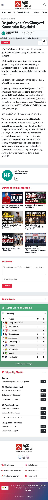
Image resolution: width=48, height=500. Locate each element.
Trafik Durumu (33, 465)
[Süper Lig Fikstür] (45, 372)
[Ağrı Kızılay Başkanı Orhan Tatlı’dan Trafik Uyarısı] (12, 197)
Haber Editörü (21, 174)
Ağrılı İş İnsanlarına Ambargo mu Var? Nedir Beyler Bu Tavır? (34, 227)
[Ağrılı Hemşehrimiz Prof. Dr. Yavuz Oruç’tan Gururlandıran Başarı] (12, 217)
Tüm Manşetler (33, 470)
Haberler (4, 19)
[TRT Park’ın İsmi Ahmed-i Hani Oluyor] (35, 197)
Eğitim (44, 12)
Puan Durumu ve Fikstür (12, 470)
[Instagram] (28, 457)
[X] (24, 457)
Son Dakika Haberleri (11, 476)
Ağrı (4, 12)
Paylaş (6, 42)
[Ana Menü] (2, 5)
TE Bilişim (29, 497)
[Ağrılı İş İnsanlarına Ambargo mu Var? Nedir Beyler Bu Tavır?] (35, 217)
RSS (5, 488)
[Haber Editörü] (7, 175)
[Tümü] (45, 299)
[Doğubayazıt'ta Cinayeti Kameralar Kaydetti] (24, 38)
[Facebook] (20, 457)
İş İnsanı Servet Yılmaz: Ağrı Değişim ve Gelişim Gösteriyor (11, 249)
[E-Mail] (16, 178)
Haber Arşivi (32, 476)
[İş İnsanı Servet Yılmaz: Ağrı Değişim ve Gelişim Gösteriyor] (12, 239)
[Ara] (44, 4)
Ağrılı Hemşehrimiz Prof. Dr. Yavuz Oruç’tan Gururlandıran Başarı (11, 227)
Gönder (6, 286)
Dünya (36, 12)
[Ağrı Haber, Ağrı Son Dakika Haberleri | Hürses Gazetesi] (23, 5)
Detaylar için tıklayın (24, 364)
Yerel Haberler (23, 12)
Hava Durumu (9, 465)
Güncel (11, 12)
